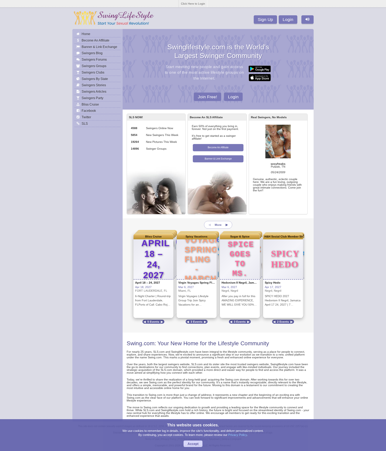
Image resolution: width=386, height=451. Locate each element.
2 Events (283, 321)
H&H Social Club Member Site (283, 236)
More (218, 224)
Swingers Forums (94, 59)
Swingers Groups (94, 66)
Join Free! (207, 96)
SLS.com (159, 351)
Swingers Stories (94, 85)
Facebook (89, 110)
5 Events (153, 321)
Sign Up (265, 19)
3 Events (196, 321)
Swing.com (140, 343)
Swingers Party (92, 98)
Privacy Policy (237, 434)
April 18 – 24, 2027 (147, 282)
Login (288, 19)
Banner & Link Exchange (218, 158)
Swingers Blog (92, 53)
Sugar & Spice (239, 236)
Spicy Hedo (272, 282)
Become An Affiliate (218, 147)
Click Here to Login (193, 3)
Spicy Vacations (196, 236)
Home (86, 34)
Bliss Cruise (153, 236)
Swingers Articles (94, 91)
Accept (193, 444)
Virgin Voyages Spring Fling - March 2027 (206, 282)
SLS (85, 123)
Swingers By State (95, 79)
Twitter (86, 117)
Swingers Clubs (93, 72)
